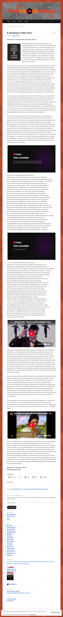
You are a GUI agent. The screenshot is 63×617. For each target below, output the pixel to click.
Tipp (20, 489)
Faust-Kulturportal (11, 599)
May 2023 (9, 534)
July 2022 (9, 536)
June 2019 (9, 545)
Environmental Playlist (17, 561)
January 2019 (10, 550)
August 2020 (10, 538)
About (14, 21)
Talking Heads (38, 489)
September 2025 (11, 527)
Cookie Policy (32, 614)
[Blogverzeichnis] (11, 571)
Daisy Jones (9, 561)
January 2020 (10, 541)
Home (8, 21)
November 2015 (11, 553)
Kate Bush (42, 561)
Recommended (14, 489)
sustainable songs (25, 563)
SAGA (19, 563)
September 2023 (11, 532)
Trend (8, 519)
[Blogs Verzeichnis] (10, 572)
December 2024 (11, 529)
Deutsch (20, 21)
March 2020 (10, 539)
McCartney (47, 561)
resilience (16, 563)
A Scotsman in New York (19, 32)
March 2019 (10, 546)
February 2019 (10, 548)
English (26, 21)
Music (32, 489)
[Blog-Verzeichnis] (10, 567)
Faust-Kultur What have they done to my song (18, 593)
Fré (23, 561)
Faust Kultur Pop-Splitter (13, 591)
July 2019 (9, 543)
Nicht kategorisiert (11, 514)
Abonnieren (12, 507)
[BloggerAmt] (11, 569)
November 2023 (11, 531)
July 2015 (9, 555)
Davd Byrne (28, 489)
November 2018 (11, 552)
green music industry (28, 561)
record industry (10, 563)
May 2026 (9, 525)
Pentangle (52, 561)
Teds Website (10, 600)
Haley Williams (37, 561)
